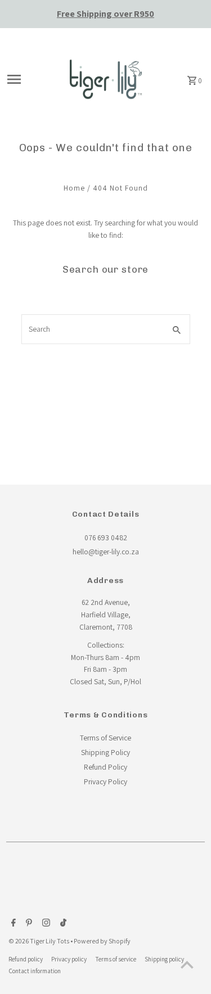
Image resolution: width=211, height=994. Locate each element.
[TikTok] (61, 923)
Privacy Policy (105, 781)
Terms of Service (105, 738)
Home (74, 188)
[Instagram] (44, 923)
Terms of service (115, 959)
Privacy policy (69, 959)
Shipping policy (164, 959)
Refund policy (25, 959)
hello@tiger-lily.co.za (106, 551)
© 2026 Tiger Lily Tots (39, 941)
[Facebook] (12, 923)
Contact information (34, 970)
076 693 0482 (105, 537)
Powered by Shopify (102, 941)
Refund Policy (105, 767)
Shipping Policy (105, 752)
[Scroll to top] (187, 964)
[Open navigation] (30, 79)
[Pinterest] (27, 923)
